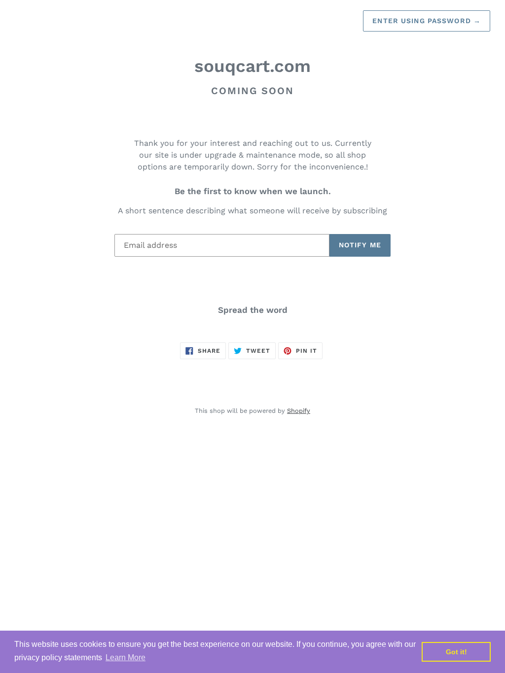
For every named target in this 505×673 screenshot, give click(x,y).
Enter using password (426, 21)
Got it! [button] (456, 652)
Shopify (298, 410)
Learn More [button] (125, 657)
